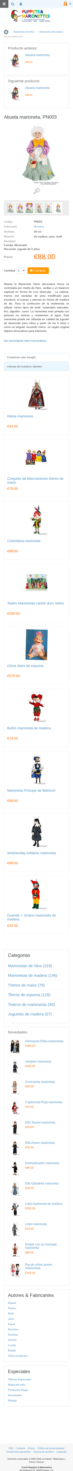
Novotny (39, 226)
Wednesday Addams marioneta (31, 853)
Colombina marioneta (23, 541)
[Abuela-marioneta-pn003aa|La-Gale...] (58, 208)
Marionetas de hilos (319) (30, 966)
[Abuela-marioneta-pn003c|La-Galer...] (38, 208)
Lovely (12, 1345)
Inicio (6, 32)
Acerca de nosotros (43, 1451)
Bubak (12, 1350)
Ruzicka (13, 1334)
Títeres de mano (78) (26, 985)
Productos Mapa (18, 1389)
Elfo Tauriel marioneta (40, 1122)
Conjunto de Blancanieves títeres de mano (35, 480)
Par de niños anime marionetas (38, 1266)
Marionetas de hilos (23, 31)
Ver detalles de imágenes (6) (36, 191)
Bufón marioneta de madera (29, 728)
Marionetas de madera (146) (32, 975)
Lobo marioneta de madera (43, 1203)
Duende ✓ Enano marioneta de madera (31, 917)
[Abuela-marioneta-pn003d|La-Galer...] (48, 208)
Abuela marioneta (37, 55)
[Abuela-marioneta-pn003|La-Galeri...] (10, 208)
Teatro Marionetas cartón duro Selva (35, 603)
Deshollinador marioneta (42, 1163)
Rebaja (12, 1400)
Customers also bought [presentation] (21, 357)
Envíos (31, 1448)
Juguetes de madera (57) (30, 1014)
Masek (12, 1302)
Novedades (15, 1395)
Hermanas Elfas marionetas (44, 1041)
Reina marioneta (20, 416)
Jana (11, 1318)
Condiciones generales (18, 1451)
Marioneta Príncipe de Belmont (31, 790)
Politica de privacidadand (51, 1448)
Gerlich (12, 1339)
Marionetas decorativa (51, 31)
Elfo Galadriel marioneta (42, 1183)
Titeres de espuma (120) (29, 995)
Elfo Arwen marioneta (40, 1142)
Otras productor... (19, 1355)
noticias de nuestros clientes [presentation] (24, 366)
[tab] (36, 357)
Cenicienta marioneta (40, 1081)
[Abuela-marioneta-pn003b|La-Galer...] (29, 208)
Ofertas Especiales (19, 1379)
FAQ (11, 1448)
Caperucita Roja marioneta (43, 1102)
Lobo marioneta (36, 1224)
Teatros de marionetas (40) (31, 1004)
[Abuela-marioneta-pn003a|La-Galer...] (19, 208)
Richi (11, 1313)
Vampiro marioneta (38, 1061)
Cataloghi (61, 1451)
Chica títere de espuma (25, 666)
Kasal (11, 1324)
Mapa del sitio (16, 1384)
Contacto (20, 1448)
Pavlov (12, 1308)
